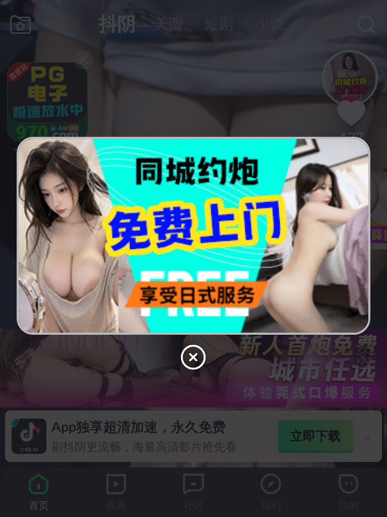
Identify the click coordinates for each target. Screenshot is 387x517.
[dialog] (193, 258)
